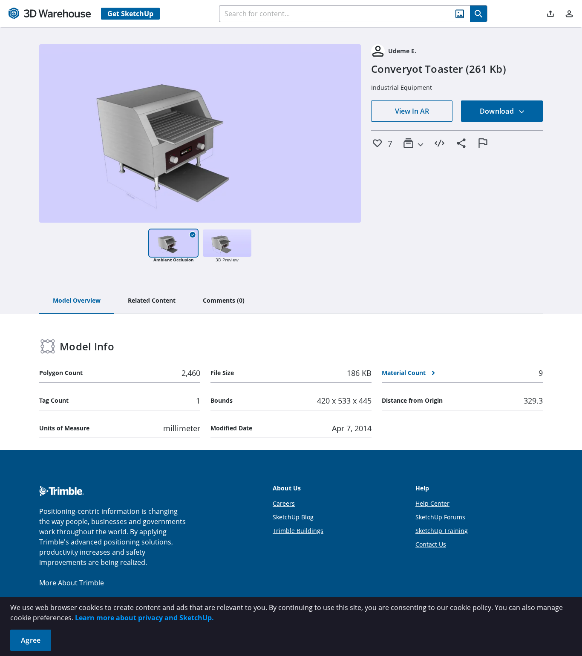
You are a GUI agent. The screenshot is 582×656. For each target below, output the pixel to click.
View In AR (412, 111)
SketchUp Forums (440, 517)
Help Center (432, 503)
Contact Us (430, 544)
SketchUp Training (441, 531)
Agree (30, 640)
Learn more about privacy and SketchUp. (144, 617)
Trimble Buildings (298, 531)
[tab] (76, 301)
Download (498, 111)
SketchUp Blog (293, 517)
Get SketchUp (130, 13)
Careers (284, 503)
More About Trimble (71, 582)
